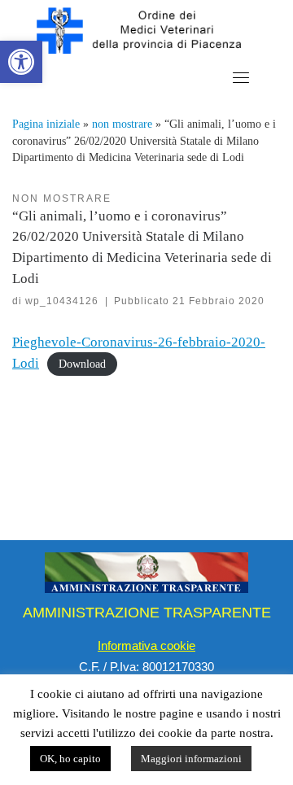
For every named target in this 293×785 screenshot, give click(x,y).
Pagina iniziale (46, 124)
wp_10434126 (61, 301)
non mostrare (122, 124)
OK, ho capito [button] (70, 758)
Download (82, 364)
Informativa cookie (146, 645)
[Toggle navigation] (241, 77)
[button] (21, 62)
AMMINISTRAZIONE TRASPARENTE (147, 612)
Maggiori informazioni (191, 758)
